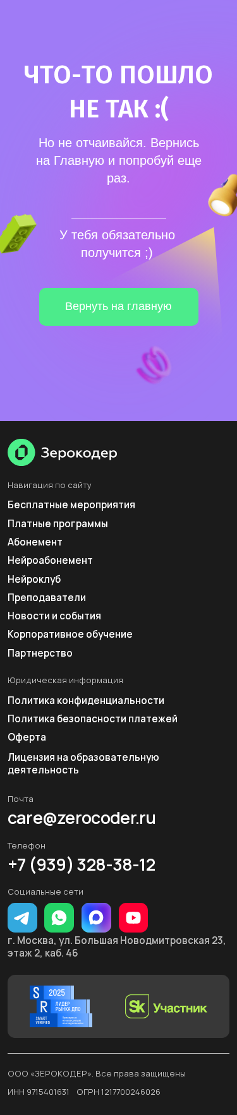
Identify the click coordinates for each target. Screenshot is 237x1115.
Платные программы (58, 523)
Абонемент (35, 542)
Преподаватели (47, 597)
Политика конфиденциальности (86, 700)
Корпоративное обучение (70, 634)
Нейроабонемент (50, 560)
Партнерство (40, 653)
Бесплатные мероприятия (71, 504)
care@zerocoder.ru (82, 817)
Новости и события (54, 616)
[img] (63, 452)
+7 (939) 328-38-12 (81, 864)
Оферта (27, 737)
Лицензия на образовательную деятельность (83, 764)
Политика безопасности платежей (93, 718)
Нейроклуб (34, 579)
